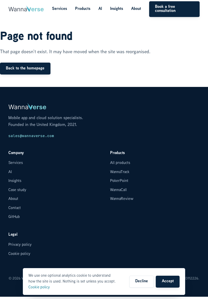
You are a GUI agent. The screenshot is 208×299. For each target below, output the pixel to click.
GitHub (14, 217)
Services (59, 9)
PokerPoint (119, 181)
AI (100, 9)
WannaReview (121, 199)
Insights (116, 9)
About (136, 9)
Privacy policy (20, 245)
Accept (168, 281)
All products (120, 163)
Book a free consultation (165, 9)
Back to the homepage (25, 68)
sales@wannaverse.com (31, 135)
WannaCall (118, 190)
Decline (141, 281)
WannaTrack (119, 172)
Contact (14, 208)
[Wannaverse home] (26, 9)
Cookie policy (19, 254)
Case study (17, 190)
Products (82, 9)
